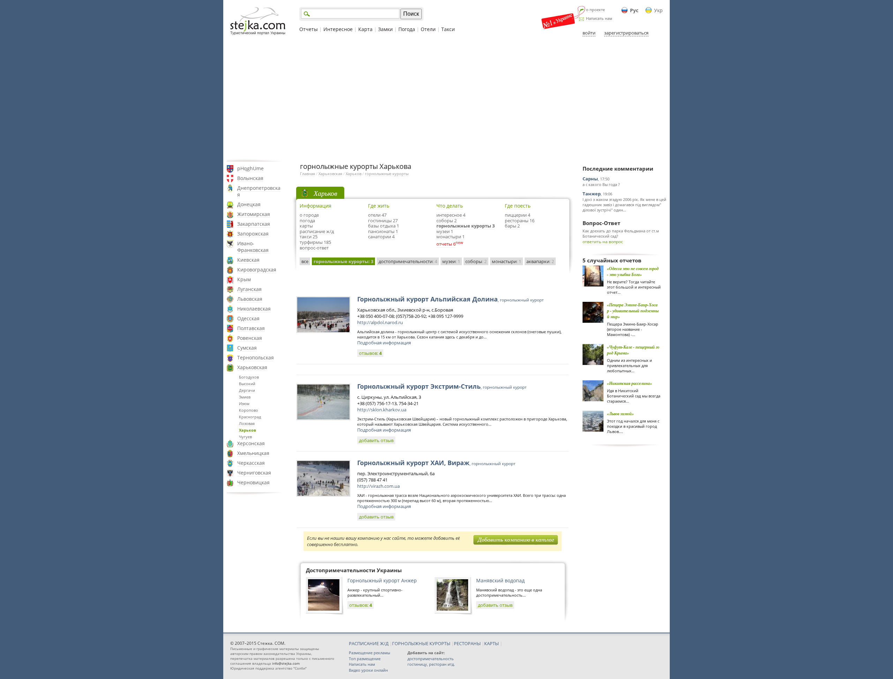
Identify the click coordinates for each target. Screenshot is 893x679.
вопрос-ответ (314, 248)
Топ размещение (365, 658)
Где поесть (518, 205)
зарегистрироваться (626, 33)
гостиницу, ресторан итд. (431, 664)
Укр (658, 10)
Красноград (250, 416)
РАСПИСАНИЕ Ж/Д (369, 643)
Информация (315, 205)
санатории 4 (381, 236)
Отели (428, 29)
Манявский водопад (500, 580)
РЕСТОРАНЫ (467, 643)
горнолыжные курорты (386, 173)
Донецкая (249, 204)
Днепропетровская (258, 191)
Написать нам (599, 18)
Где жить (378, 205)
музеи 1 (444, 231)
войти (589, 33)
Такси (448, 29)
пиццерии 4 (517, 215)
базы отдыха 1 (383, 226)
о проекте (595, 9)
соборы (476, 261)
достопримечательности (407, 261)
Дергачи (247, 390)
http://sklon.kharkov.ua (381, 409)
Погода (406, 29)
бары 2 (512, 226)
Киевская (248, 259)
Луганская (249, 289)
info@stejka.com (286, 663)
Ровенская (249, 338)
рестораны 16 (519, 220)
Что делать (449, 205)
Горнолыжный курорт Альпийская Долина (450, 299)
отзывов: (370, 353)
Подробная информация (384, 343)
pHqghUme (250, 168)
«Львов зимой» (620, 414)
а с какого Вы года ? (601, 184)
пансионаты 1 (383, 231)
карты (306, 226)
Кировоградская (256, 269)
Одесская (248, 318)
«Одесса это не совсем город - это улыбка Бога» (633, 271)
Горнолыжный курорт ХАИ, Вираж (436, 462)
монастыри (506, 261)
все (304, 261)
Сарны (590, 179)
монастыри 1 (450, 236)
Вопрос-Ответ (601, 222)
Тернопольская (255, 357)
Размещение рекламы (369, 652)
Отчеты (308, 29)
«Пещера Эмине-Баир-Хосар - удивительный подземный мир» (633, 311)
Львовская (249, 299)
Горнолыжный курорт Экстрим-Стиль (442, 386)
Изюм (244, 403)
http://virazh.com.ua (378, 486)
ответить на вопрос (603, 242)
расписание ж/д (317, 231)
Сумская (247, 347)
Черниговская (254, 472)
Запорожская (253, 233)
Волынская (250, 178)
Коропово (248, 410)
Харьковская (252, 367)
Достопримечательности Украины (354, 570)
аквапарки (540, 261)
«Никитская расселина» (629, 383)
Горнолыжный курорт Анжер (382, 580)
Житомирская (253, 214)
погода (307, 220)
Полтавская (251, 328)
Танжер (592, 194)
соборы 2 (446, 220)
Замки (385, 29)
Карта (365, 29)
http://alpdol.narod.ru (380, 322)
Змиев (244, 397)
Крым (244, 279)
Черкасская (251, 463)
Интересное (338, 29)
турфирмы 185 (315, 242)
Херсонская (251, 443)
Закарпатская (253, 224)
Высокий (247, 383)
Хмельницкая (253, 453)
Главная (307, 173)
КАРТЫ (491, 643)
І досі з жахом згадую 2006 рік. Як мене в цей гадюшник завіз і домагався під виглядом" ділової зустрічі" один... (624, 204)
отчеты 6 (446, 244)
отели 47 (377, 215)
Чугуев (245, 436)
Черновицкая (253, 482)
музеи (451, 261)
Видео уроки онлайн (368, 670)
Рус (634, 10)
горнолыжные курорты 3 (465, 226)
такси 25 (308, 236)
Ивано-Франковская (253, 246)
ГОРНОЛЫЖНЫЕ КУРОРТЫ (421, 643)
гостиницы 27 (383, 220)
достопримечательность (430, 658)
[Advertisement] (446, 99)
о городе (309, 215)
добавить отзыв (376, 440)
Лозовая (247, 423)
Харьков (247, 430)
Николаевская (254, 308)
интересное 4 (450, 215)
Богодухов (249, 377)
